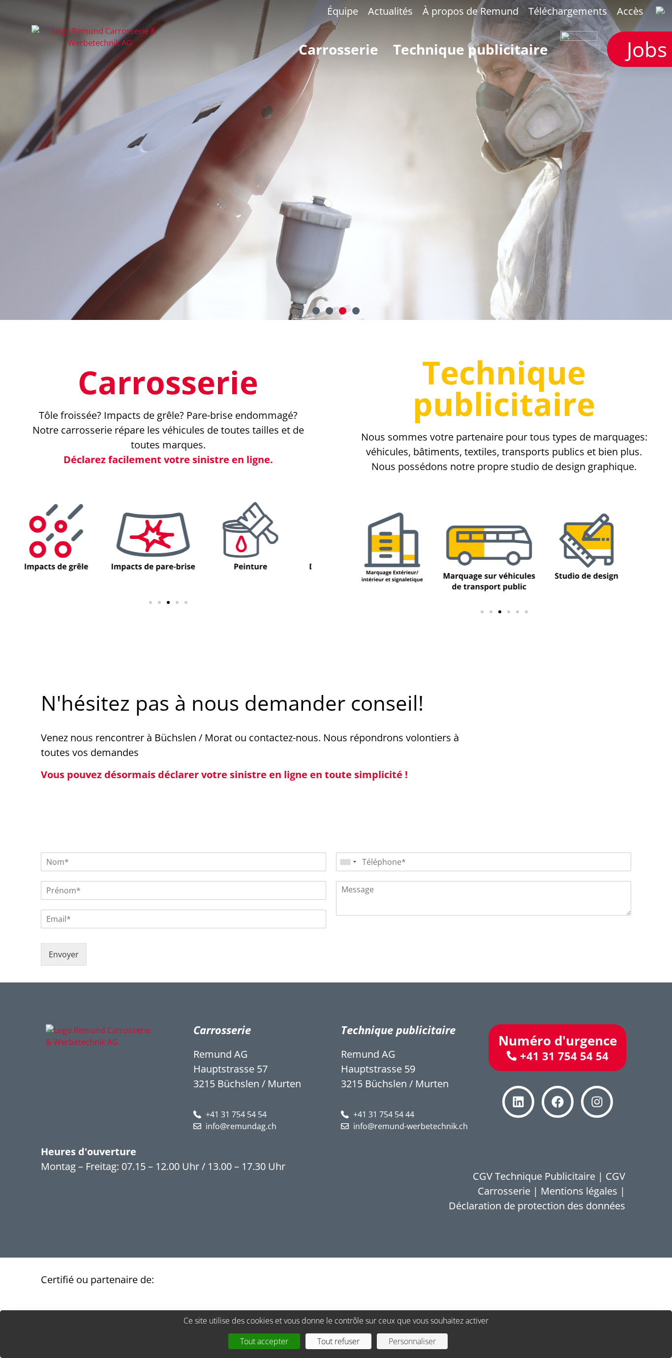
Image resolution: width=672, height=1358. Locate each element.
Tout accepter (264, 1341)
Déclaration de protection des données (537, 1205)
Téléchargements (567, 11)
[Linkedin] (518, 1102)
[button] (316, 311)
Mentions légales (579, 1191)
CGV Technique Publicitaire (534, 1176)
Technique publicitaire (504, 388)
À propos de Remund (471, 11)
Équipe (342, 11)
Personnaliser (412, 1341)
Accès (630, 11)
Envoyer (64, 954)
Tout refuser (338, 1341)
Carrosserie (168, 382)
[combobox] (347, 862)
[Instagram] (597, 1102)
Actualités (390, 11)
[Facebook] (558, 1102)
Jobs (647, 49)
